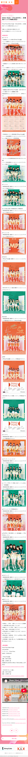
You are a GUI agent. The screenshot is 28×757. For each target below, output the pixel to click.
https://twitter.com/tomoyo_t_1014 (14, 713)
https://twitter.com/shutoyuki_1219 (14, 715)
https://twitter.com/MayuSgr (13, 709)
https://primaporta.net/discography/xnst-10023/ (13, 676)
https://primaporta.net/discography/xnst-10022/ (13, 666)
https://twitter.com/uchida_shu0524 (14, 711)
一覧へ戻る (14, 738)
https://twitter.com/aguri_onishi (14, 707)
